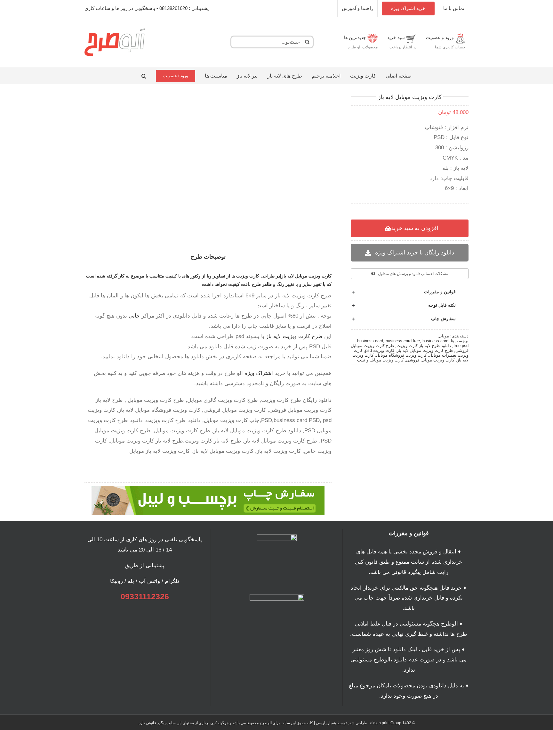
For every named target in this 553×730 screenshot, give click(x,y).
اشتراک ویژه (258, 373)
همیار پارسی (326, 723)
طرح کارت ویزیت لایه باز (294, 336)
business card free (403, 340)
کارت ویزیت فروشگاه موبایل (401, 355)
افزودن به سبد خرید (414, 228)
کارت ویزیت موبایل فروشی (430, 360)
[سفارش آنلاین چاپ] (208, 488)
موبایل (443, 336)
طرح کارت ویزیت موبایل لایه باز (425, 350)
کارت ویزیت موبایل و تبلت (380, 360)
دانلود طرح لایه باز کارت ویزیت (424, 345)
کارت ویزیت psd (379, 350)
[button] (143, 75)
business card (370, 340)
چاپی (134, 316)
